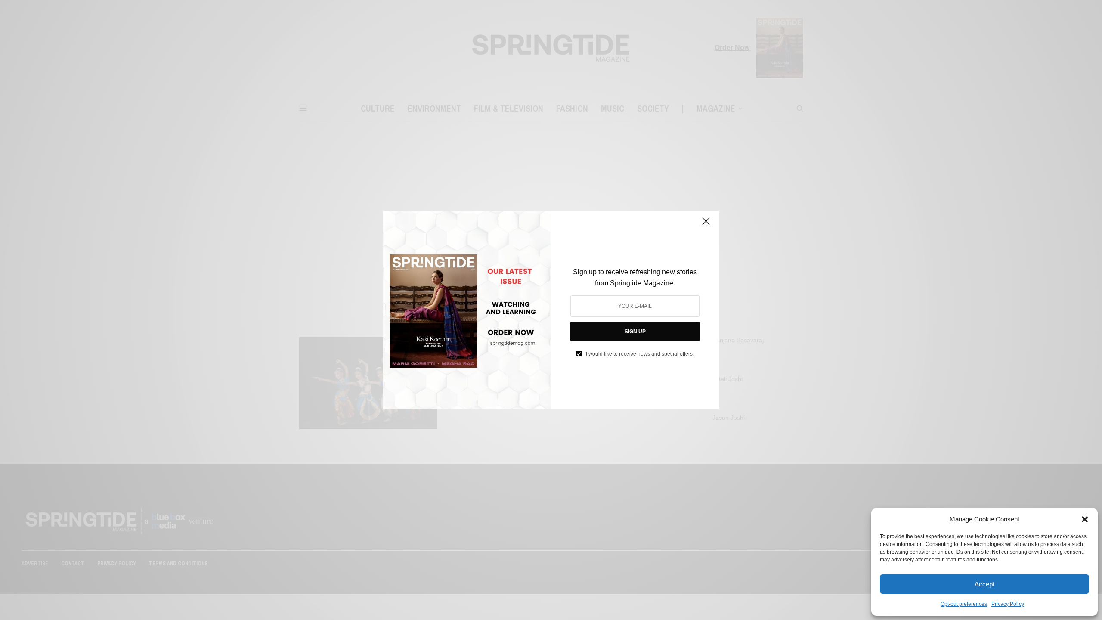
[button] (1084, 519)
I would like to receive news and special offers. (640, 353)
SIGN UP (635, 332)
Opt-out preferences (964, 604)
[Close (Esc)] (706, 224)
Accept (984, 584)
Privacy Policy (1007, 604)
